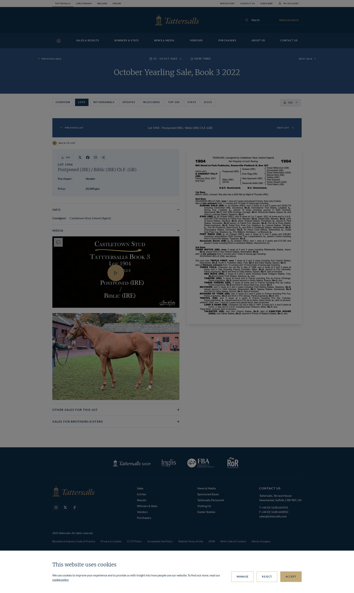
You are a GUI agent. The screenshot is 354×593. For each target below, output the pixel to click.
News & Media (206, 488)
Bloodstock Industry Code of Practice (73, 541)
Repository (227, 3)
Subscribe (266, 3)
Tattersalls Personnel (210, 500)
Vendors (142, 512)
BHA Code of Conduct (233, 541)
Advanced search (289, 20)
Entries (141, 494)
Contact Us (247, 3)
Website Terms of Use (190, 541)
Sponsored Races (208, 494)
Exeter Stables (206, 512)
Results (141, 500)
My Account (291, 3)
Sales (140, 488)
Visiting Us (204, 506)
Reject (267, 576)
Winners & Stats (147, 506)
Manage (243, 576)
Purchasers (144, 517)
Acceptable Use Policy (160, 541)
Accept (291, 576)
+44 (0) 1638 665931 (274, 507)
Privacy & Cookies (111, 541)
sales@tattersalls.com (273, 516)
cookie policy (60, 579)
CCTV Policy (134, 541)
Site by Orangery (261, 541)
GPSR (212, 541)
